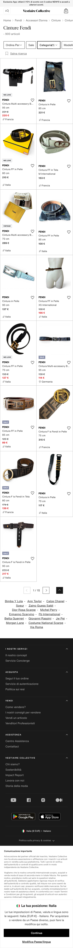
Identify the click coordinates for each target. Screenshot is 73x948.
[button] (66, 10)
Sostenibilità (13, 770)
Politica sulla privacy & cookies (35, 840)
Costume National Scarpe (46, 623)
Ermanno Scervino (21, 614)
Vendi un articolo (16, 718)
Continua (36, 933)
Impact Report (14, 775)
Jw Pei (60, 618)
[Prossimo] (46, 590)
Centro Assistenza (17, 741)
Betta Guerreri (14, 618)
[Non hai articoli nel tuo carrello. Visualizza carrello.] (66, 10)
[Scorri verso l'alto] (59, 590)
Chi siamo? (12, 764)
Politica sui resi (15, 689)
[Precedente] (27, 590)
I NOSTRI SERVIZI (16, 649)
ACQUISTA (11, 672)
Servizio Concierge (17, 661)
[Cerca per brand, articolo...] (7, 11)
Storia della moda (16, 786)
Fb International (49, 614)
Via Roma (36, 627)
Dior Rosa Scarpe (24, 610)
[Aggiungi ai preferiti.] (32, 100)
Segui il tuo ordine (17, 678)
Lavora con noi (14, 780)
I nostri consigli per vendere (23, 712)
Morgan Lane (15, 623)
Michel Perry (48, 610)
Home (7, 20)
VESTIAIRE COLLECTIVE (20, 758)
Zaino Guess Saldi (41, 606)
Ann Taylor (34, 601)
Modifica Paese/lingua (36, 942)
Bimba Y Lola (14, 601)
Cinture (56, 20)
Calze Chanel (55, 601)
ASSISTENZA (13, 734)
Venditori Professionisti (20, 723)
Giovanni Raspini (40, 618)
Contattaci (12, 746)
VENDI (9, 700)
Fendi (18, 20)
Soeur (20, 606)
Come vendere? (15, 707)
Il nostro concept (16, 655)
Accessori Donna (36, 20)
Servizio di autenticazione (22, 684)
